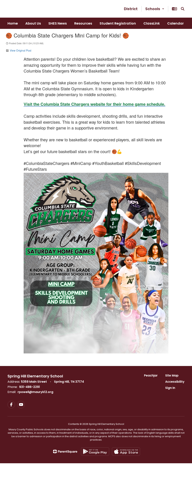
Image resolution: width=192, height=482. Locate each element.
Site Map (171, 375)
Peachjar (151, 375)
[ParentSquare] (65, 451)
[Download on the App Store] (126, 451)
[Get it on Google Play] (95, 451)
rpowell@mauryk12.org (35, 392)
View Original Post (20, 50)
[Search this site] (182, 9)
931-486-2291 (29, 387)
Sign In (170, 388)
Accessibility (174, 381)
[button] (154, 9)
